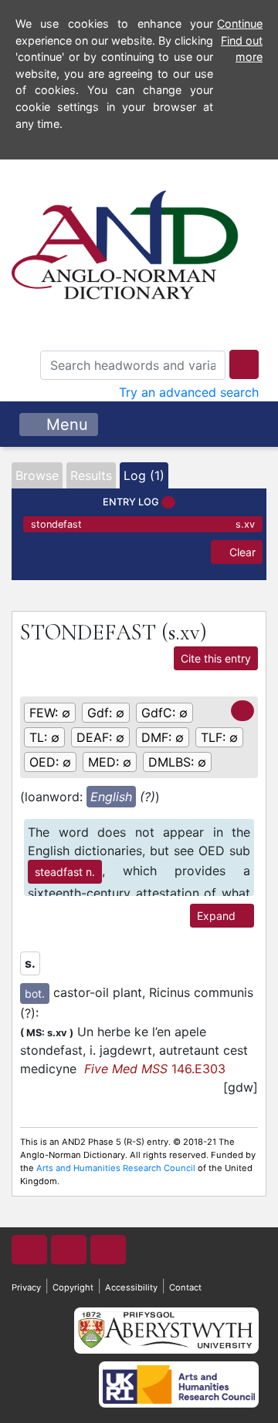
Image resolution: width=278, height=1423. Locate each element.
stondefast (143, 524)
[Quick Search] (244, 364)
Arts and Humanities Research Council (115, 1168)
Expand (218, 915)
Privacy (26, 1287)
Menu (65, 424)
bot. (35, 993)
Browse (37, 475)
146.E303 (154, 1068)
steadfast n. (65, 871)
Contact (185, 1287)
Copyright (73, 1287)
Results (91, 475)
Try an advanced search (189, 392)
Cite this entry (216, 658)
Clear (241, 552)
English (111, 796)
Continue (240, 23)
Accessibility (131, 1287)
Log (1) (144, 475)
